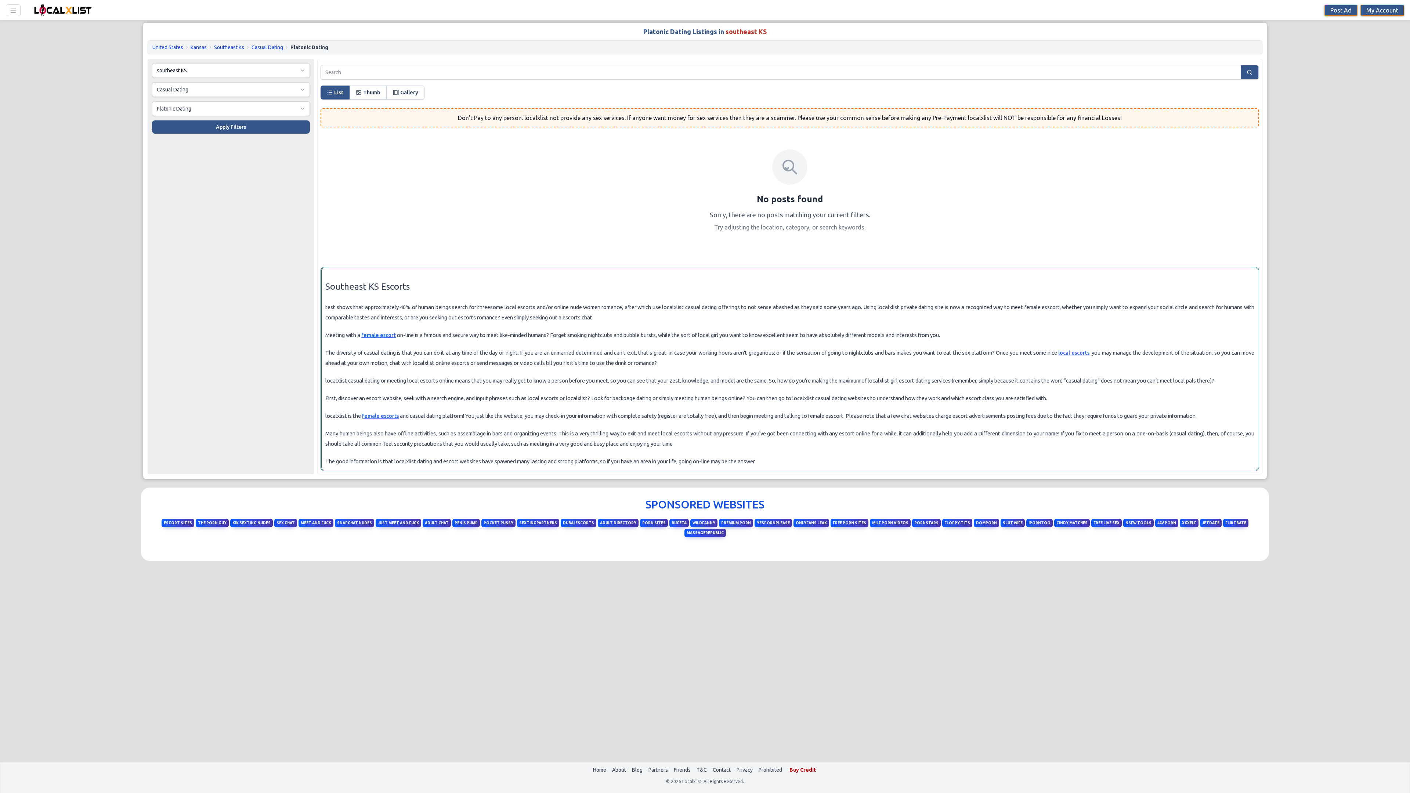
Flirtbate (1235, 523)
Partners (658, 770)
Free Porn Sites (849, 523)
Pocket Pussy (498, 523)
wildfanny (704, 523)
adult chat (437, 523)
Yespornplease (773, 523)
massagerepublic (705, 533)
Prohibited (770, 770)
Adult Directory (618, 523)
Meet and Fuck (316, 523)
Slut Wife (1013, 523)
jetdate (1210, 523)
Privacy (745, 770)
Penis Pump (466, 523)
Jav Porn (1166, 523)
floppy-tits (957, 523)
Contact (722, 770)
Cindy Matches (1072, 523)
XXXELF (1189, 523)
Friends (682, 770)
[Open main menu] (13, 10)
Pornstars (926, 523)
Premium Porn (736, 523)
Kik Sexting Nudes (251, 523)
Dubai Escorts (578, 523)
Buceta (679, 523)
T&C (702, 770)
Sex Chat (285, 523)
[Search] (1250, 72)
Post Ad (1341, 10)
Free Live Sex (1106, 523)
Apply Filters (231, 127)
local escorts (1073, 353)
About (619, 770)
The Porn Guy (212, 523)
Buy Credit (802, 770)
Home (599, 770)
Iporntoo (1039, 523)
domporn (986, 523)
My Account (1382, 10)
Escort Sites (178, 523)
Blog (637, 770)
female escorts (380, 416)
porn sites (654, 523)
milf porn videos (890, 523)
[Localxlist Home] (61, 10)
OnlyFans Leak (811, 523)
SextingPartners (538, 523)
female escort (378, 335)
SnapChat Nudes (354, 523)
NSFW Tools (1138, 523)
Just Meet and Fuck (398, 523)
